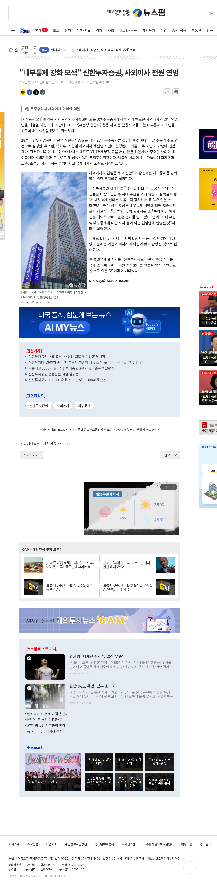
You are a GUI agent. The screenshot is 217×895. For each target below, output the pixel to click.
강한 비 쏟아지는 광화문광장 (159, 761)
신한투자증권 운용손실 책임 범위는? (54, 373)
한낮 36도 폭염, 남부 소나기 (93, 686)
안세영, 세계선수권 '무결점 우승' (96, 656)
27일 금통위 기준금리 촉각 (46, 725)
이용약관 (186, 844)
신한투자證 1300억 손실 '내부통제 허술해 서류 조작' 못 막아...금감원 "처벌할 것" (86, 362)
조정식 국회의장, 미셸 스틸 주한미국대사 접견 (129, 782)
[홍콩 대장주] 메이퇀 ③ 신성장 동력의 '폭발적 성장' (70, 587)
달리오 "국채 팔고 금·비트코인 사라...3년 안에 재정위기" (128, 565)
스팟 (207, 286)
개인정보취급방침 (76, 844)
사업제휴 (51, 844)
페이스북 (29, 92)
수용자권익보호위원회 (160, 844)
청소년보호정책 (104, 844)
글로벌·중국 (128, 30)
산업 (163, 30)
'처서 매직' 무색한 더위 (99, 761)
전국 (210, 30)
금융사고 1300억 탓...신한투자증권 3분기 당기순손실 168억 (71, 368)
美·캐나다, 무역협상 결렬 (45, 731)
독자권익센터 (130, 844)
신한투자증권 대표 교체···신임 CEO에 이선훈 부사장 (66, 356)
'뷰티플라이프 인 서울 (42, 781)
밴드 (42, 92)
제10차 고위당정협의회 (129, 761)
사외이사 (63, 405)
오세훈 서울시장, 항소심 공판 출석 (159, 782)
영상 (38, 30)
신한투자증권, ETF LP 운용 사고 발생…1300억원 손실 (67, 379)
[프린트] (176, 92)
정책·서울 (83, 30)
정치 (68, 30)
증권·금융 (179, 30)
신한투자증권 (38, 405)
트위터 (36, 92)
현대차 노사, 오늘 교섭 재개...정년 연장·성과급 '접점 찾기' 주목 (93, 47)
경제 (99, 30)
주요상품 (32, 844)
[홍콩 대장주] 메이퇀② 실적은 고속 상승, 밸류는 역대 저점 (127, 587)
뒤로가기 (33, 455)
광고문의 (205, 844)
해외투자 (148, 30)
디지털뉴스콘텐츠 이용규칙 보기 (47, 443)
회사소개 (13, 844)
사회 (111, 30)
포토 (56, 30)
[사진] (45, 666)
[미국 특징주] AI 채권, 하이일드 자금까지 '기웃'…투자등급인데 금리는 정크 (70, 565)
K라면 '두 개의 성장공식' (44, 719)
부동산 (196, 30)
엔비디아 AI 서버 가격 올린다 (47, 713)
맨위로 (169, 455)
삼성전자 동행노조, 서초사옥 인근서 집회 (99, 782)
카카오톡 (23, 92)
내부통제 (84, 405)
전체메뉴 (12, 30)
